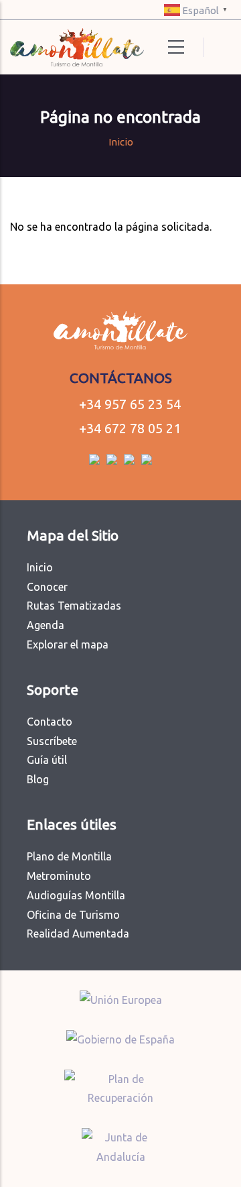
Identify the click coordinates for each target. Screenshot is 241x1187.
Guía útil (47, 760)
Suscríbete (52, 741)
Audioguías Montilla (76, 895)
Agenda (45, 625)
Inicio (120, 142)
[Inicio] (58, 47)
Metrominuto (59, 876)
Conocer (47, 587)
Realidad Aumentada (78, 933)
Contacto (49, 722)
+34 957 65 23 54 (130, 404)
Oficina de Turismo (73, 915)
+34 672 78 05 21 (130, 428)
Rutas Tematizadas (74, 606)
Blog (38, 779)
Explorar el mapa (67, 644)
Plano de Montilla (69, 856)
